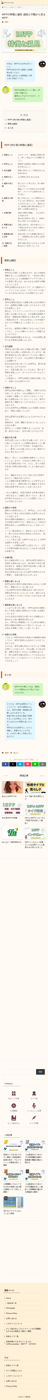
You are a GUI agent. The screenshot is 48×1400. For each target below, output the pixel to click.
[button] (5, 764)
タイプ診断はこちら (14, 1371)
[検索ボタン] (40, 2)
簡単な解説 (12, 124)
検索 (40, 1072)
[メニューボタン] (45, 2)
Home (8, 1298)
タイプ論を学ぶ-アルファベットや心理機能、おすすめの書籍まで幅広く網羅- (24, 1330)
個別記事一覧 (12, 1303)
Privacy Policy (11, 1313)
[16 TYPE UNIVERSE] (7, 2)
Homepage (10, 1308)
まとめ (10, 128)
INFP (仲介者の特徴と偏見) (19, 120)
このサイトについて (14, 1324)
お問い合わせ (11, 1318)
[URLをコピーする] (42, 764)
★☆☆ (15, 753)
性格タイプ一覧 (12, 1336)
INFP (6, 22)
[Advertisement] (24, 959)
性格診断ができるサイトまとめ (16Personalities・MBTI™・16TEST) (21, 1343)
